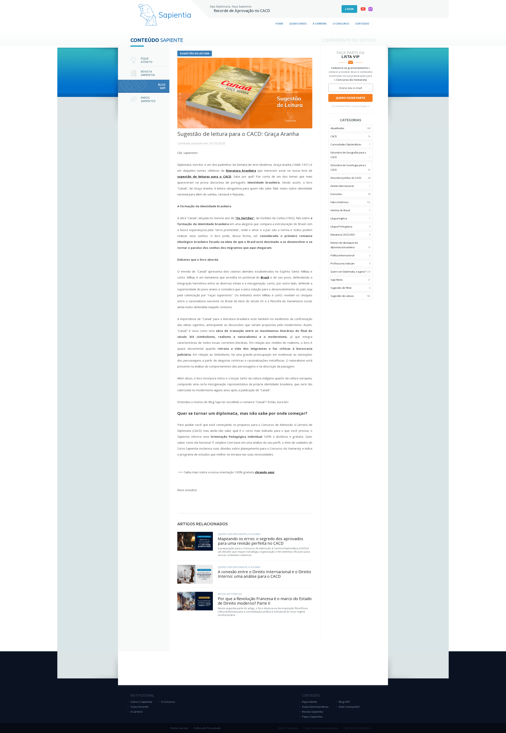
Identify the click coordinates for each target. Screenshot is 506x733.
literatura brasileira (241, 170)
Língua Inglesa (350, 218)
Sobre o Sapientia (141, 702)
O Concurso (341, 23)
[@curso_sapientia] (370, 10)
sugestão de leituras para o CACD (204, 176)
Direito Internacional (350, 186)
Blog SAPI (344, 702)
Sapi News (350, 279)
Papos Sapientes (312, 716)
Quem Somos (297, 23)
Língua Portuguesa (350, 226)
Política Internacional (350, 255)
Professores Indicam (350, 263)
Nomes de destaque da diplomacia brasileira (350, 245)
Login (349, 9)
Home (279, 23)
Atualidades (350, 128)
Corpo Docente (139, 706)
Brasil (265, 277)
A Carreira (320, 23)
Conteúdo (362, 23)
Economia (350, 194)
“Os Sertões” (244, 218)
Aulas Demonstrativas (315, 706)
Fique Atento (309, 702)
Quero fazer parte (350, 97)
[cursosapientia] (363, 10)
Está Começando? (349, 706)
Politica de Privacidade (207, 728)
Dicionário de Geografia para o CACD (350, 155)
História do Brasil (350, 210)
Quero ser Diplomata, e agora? (350, 271)
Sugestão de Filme (350, 288)
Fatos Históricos (350, 202)
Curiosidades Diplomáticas (350, 144)
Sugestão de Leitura (194, 53)
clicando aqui (264, 472)
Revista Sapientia (312, 711)
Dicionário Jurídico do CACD (350, 178)
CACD (350, 136)
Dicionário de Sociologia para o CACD (350, 167)
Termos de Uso (179, 728)
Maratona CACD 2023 (350, 234)
